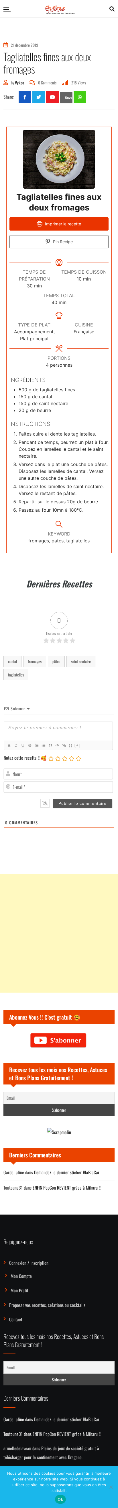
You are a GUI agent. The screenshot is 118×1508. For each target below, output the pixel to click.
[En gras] (8, 745)
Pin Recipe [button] (62, 241)
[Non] (111, 1487)
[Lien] (63, 745)
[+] (77, 745)
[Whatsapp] (80, 97)
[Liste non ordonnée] (43, 745)
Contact (15, 1319)
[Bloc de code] (57, 745)
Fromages (35, 661)
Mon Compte (21, 1276)
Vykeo (19, 83)
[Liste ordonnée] (36, 745)
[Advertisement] (59, 933)
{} (71, 745)
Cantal (12, 661)
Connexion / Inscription (28, 1262)
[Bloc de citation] (50, 745)
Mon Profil (19, 1290)
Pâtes (56, 661)
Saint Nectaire (81, 661)
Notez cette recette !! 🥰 (25, 757)
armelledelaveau (17, 1448)
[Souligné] (22, 745)
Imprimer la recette (62, 223)
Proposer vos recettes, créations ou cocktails (47, 1305)
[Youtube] (52, 97)
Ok (60, 1499)
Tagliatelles (16, 675)
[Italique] (15, 745)
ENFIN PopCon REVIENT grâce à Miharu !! (67, 1187)
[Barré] (29, 745)
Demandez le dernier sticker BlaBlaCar (66, 1172)
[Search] (112, 8)
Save (68, 97)
